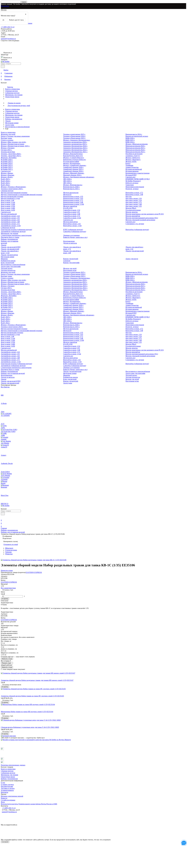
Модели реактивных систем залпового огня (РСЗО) (145, 214)
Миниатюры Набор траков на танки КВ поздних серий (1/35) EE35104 (27, 712)
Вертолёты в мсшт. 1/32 (72, 224)
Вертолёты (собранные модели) (137, 229)
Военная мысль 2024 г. (134, 134)
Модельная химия (11, 123)
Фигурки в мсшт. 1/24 (134, 200)
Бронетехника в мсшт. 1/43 (73, 198)
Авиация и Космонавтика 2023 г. (75, 148)
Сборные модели (11, 91)
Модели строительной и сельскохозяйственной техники (21, 194)
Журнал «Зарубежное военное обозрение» (78, 177)
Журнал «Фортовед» (133, 159)
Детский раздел (6, 268)
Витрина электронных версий (12, 796)
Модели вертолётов (70, 222)
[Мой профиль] (2, 517)
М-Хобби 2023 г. (7, 165)
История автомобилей (134, 169)
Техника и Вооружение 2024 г (74, 136)
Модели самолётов (70, 206)
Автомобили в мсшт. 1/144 (11, 226)
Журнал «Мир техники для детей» (13, 142)
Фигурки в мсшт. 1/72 (134, 202)
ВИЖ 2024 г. (130, 142)
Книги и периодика (12, 89)
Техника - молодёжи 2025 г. (11, 156)
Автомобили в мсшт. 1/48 (10, 222)
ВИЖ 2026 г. (130, 138)
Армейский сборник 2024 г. (73, 171)
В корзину (5, 598)
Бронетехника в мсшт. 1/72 (73, 200)
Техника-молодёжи (8, 152)
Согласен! (5, 842)
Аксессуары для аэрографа (11, 266)
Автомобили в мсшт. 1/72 (10, 224)
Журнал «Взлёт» (7, 177)
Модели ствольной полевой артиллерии (140, 220)
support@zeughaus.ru (8, 39)
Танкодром (130, 185)
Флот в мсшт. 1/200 (8, 204)
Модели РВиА (131, 208)
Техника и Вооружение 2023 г (74, 138)
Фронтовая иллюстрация (135, 187)
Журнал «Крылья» (7, 175)
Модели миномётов (133, 216)
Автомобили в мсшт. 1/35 (10, 218)
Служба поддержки (8, 800)
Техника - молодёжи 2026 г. (11, 154)
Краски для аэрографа (71, 262)
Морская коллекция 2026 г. (135, 146)
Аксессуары (9, 125)
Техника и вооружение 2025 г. (74, 134)
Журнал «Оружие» (8, 148)
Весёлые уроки (6, 138)
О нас (3, 782)
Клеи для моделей (7, 262)
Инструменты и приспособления (17, 127)
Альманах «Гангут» (133, 156)
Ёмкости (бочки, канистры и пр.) (75, 237)
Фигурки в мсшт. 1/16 (134, 198)
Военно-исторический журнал (137, 136)
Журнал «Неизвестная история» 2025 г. (15, 146)
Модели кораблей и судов (10, 198)
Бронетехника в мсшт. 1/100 (73, 204)
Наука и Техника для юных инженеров (15, 136)
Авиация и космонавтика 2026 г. (75, 142)
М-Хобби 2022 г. (7, 167)
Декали (8, 121)
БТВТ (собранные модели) (73, 229)
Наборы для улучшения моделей (13, 373)
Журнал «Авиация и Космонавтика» (76, 140)
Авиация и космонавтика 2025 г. (75, 144)
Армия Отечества (132, 167)
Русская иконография (71, 161)
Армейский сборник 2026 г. (73, 167)
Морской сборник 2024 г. (72, 175)
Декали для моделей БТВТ (11, 247)
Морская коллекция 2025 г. (135, 148)
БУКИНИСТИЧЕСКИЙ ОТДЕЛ (138, 179)
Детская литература (8, 270)
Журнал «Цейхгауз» (133, 158)
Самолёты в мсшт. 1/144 (72, 218)
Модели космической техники (12, 196)
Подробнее (5, 6)
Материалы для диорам (13, 95)
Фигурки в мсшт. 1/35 (134, 206)
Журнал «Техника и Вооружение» (13, 187)
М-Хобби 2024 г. (7, 163)
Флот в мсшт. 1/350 (8, 206)
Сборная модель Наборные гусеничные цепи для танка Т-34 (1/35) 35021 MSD (30, 727)
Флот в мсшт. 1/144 (8, 202)
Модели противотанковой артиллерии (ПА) (142, 218)
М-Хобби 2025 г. (7, 161)
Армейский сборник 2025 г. (73, 169)
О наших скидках (7, 784)
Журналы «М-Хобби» (9, 158)
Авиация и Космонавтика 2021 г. (75, 152)
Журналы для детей (8, 134)
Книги (128, 163)
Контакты (4, 792)
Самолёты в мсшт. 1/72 (71, 216)
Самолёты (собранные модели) (74, 231)
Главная (4, 528)
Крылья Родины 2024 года (73, 156)
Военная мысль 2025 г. (71, 189)
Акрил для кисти (132, 259)
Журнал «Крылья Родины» (73, 154)
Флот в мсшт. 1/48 (7, 200)
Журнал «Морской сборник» (73, 173)
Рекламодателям (7, 786)
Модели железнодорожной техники (14, 193)
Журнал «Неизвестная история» (12, 144)
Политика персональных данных (13, 765)
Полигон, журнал (132, 189)
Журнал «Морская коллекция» (137, 144)
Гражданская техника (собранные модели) (16, 229)
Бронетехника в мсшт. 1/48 (73, 202)
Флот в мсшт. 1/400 (8, 208)
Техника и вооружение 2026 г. (12, 189)
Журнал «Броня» (7, 173)
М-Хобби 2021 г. (7, 169)
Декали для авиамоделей (10, 249)
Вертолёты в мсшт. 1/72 (134, 193)
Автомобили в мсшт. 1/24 (10, 216)
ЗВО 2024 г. (67, 183)
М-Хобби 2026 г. (7, 159)
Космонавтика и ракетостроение (138, 173)
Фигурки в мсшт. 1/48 (134, 204)
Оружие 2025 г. (6, 150)
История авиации (132, 171)
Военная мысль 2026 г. (71, 187)
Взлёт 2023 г (5, 183)
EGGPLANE (68, 208)
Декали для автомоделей (135, 251)
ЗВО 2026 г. (67, 179)
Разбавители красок (8, 261)
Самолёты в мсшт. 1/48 (71, 214)
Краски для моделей (70, 259)
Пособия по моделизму (134, 154)
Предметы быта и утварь (10, 237)
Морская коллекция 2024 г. (135, 150)
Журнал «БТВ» (131, 161)
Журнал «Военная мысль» (72, 185)
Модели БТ (67, 194)
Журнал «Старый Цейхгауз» (73, 158)
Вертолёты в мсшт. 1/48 (134, 194)
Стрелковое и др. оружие (135, 224)
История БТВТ (131, 175)
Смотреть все (6, 171)
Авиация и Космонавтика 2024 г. (75, 146)
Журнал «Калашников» (71, 163)
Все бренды (5, 387)
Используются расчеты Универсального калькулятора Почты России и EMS (29, 804)
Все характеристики (8, 588)
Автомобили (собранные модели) (13, 231)
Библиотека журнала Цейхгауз (74, 159)
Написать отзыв (7, 659)
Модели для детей (70, 268)
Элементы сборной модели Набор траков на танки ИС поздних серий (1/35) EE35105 (32, 696)
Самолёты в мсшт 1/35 (71, 212)
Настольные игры (69, 270)
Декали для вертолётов (9, 255)
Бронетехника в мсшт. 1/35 (73, 196)
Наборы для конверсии (13, 119)
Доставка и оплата (8, 788)
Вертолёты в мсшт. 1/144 (72, 226)
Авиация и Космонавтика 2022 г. (75, 150)
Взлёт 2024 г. (5, 181)
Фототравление (69, 241)
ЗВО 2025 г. (67, 181)
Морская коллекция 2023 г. (135, 152)
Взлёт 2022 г (5, 185)
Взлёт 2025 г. (5, 179)
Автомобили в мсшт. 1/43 (10, 220)
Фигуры (129, 196)
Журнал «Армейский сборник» (74, 165)
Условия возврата (7, 790)
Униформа (129, 165)
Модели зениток (132, 212)
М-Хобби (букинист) (133, 181)
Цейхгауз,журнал (132, 183)
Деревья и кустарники (71, 235)
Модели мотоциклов (70, 193)
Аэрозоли (66, 261)
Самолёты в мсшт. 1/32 (71, 210)
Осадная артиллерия (133, 210)
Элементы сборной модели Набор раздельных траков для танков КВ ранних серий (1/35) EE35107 (37, 680)
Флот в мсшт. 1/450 (8, 210)
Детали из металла (70, 243)
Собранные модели (12, 93)
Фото (3, 802)
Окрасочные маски (12, 97)
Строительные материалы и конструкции (16, 235)
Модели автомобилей (9, 214)
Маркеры (4, 259)
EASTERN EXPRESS (34, 572)
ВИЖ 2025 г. (130, 140)
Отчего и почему (7, 140)
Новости (4, 798)
